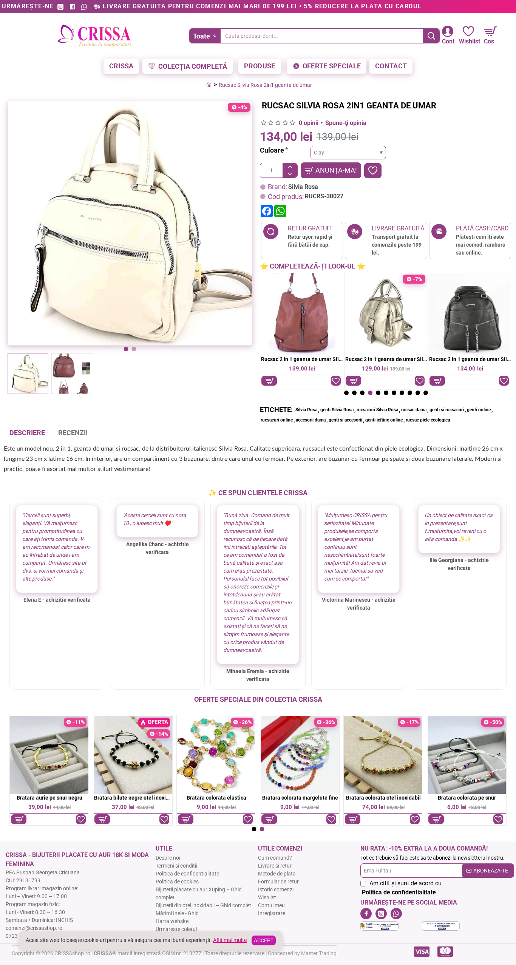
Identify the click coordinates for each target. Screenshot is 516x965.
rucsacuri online (277, 420)
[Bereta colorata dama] (300, 755)
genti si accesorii (345, 420)
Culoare (272, 150)
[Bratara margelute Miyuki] (383, 755)
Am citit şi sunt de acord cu (402, 888)
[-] (290, 174)
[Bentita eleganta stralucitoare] (216, 755)
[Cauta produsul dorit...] (431, 36)
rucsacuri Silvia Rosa (377, 409)
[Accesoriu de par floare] (49, 755)
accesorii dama (311, 420)
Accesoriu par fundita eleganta (133, 798)
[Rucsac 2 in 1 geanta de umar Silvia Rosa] (302, 314)
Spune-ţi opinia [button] (345, 123)
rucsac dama (413, 409)
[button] (126, 349)
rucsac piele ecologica (428, 420)
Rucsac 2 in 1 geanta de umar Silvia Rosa (302, 359)
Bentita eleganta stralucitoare (216, 798)
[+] (290, 166)
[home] (209, 84)
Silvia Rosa (303, 186)
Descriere (27, 433)
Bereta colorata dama (300, 798)
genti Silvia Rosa (337, 409)
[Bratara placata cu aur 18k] (467, 755)
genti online (479, 409)
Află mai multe (230, 940)
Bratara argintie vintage (467, 798)
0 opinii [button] (308, 123)
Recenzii (73, 433)
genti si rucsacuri (446, 409)
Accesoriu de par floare (49, 798)
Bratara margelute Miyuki (383, 798)
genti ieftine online (384, 420)
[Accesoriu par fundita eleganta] (133, 755)
